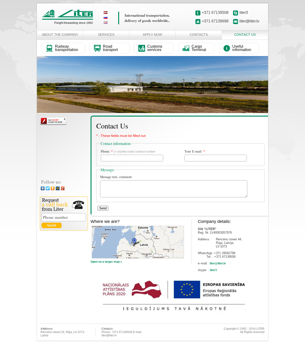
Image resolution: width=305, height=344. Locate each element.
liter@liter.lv (249, 21)
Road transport (110, 48)
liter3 (243, 12)
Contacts (199, 34)
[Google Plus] (62, 188)
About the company (60, 34)
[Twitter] (47, 188)
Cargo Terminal (199, 48)
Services (106, 34)
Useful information (241, 48)
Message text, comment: (116, 177)
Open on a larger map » (106, 261)
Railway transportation (66, 48)
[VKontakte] (42, 188)
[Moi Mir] (57, 188)
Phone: (128, 151)
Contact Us (245, 34)
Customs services (154, 48)
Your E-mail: (194, 151)
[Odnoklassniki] (52, 188)
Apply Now (152, 34)
